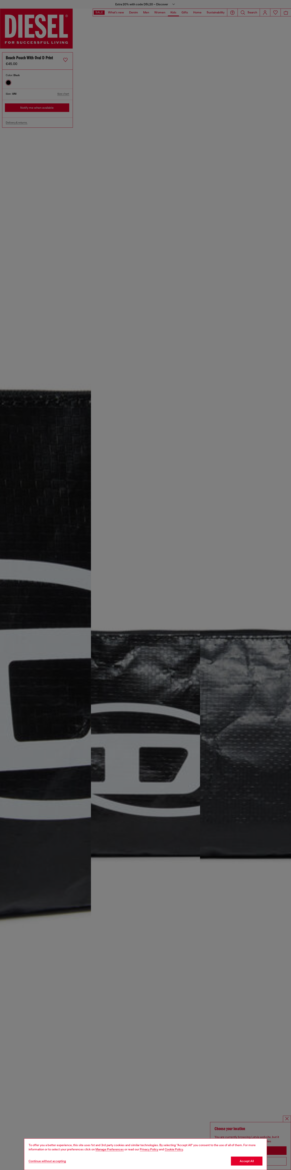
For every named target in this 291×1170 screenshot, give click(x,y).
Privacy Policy (149, 1149)
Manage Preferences (109, 1149)
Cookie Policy (174, 1149)
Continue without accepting (47, 1161)
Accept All (247, 1161)
